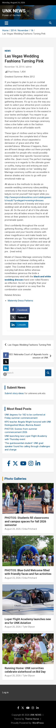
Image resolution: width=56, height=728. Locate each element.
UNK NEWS (14, 10)
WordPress (38, 723)
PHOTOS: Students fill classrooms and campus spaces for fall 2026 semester (27, 521)
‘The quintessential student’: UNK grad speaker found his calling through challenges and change (27, 446)
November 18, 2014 (14, 67)
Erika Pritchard (30, 529)
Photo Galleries (15, 479)
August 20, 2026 (13, 627)
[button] (5, 374)
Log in (5, 692)
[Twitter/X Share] (6, 361)
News (8, 51)
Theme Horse (32, 718)
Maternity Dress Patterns (20, 300)
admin (29, 67)
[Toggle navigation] (6, 23)
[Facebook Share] (6, 355)
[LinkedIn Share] (6, 368)
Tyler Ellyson (29, 627)
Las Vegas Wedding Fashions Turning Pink (29, 344)
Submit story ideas (14, 393)
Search (48, 372)
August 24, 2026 (13, 529)
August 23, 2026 (13, 578)
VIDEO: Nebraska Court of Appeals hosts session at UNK (27, 356)
